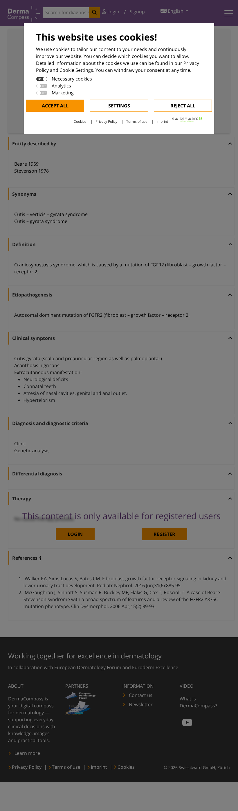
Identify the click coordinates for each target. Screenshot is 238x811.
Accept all (55, 105)
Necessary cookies (72, 78)
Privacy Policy (106, 121)
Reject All (182, 105)
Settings (119, 105)
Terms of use (136, 121)
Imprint (162, 121)
